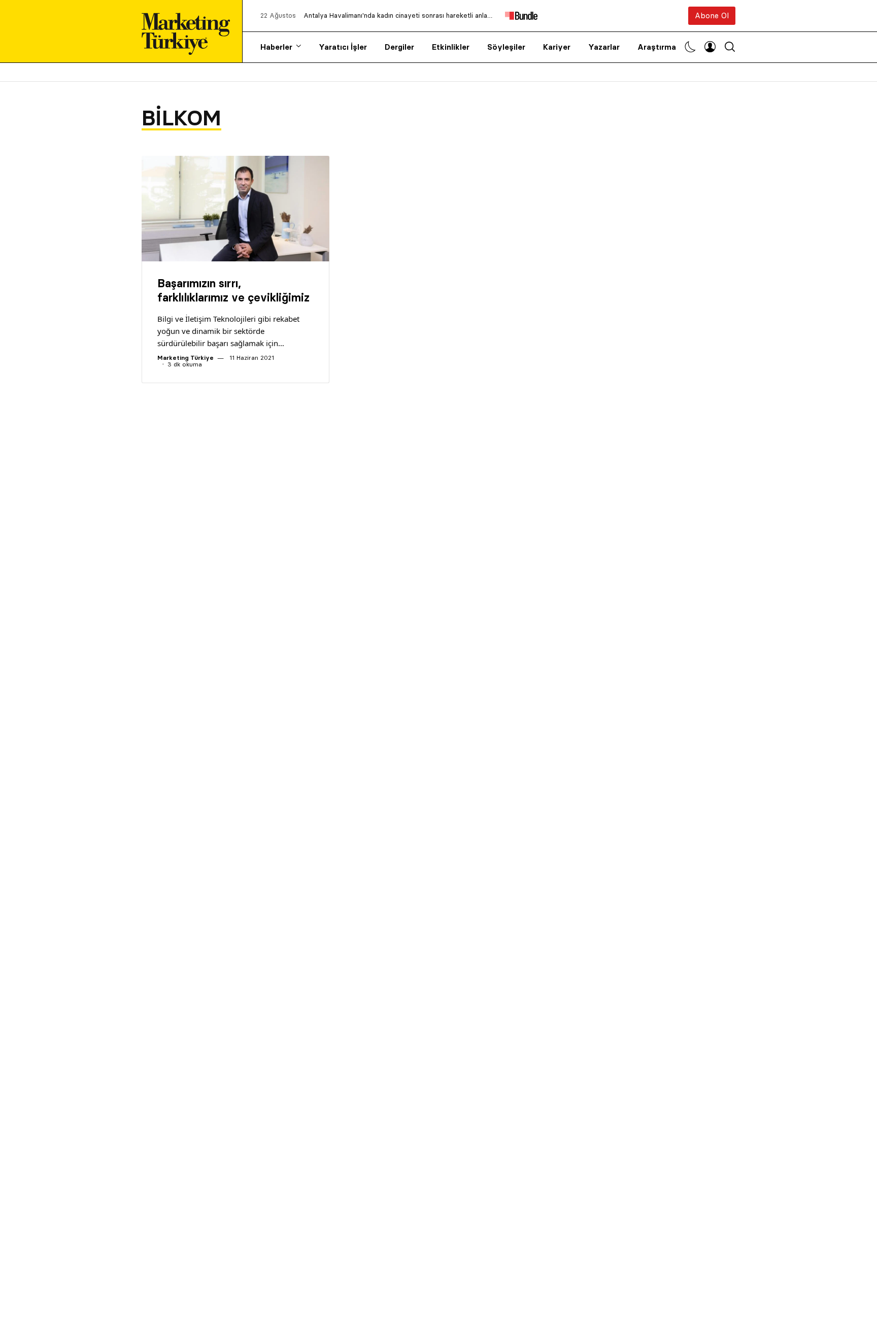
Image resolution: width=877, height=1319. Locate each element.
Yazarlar (604, 47)
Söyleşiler (506, 47)
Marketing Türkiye (185, 357)
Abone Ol (712, 15)
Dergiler (399, 47)
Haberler (276, 47)
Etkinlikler (450, 47)
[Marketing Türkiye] (190, 31)
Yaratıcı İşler (343, 47)
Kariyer (556, 47)
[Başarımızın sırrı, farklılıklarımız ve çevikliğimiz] (235, 208)
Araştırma (656, 47)
